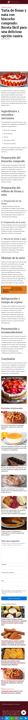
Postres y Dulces (6, 7)
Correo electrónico (8, 572)
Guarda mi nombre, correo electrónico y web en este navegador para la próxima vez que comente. (14, 592)
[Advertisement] (14, 56)
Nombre (4, 564)
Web (2, 580)
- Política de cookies (15, 706)
